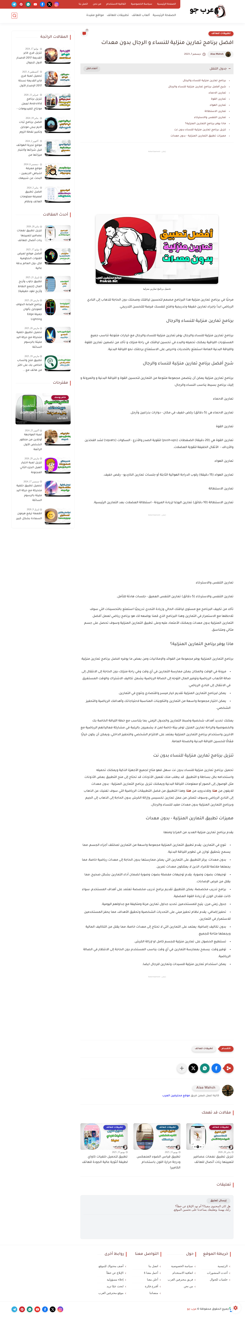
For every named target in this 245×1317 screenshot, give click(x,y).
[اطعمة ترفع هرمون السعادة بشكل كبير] (58, 516)
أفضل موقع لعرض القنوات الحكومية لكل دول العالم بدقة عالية (29, 261)
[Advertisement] (157, 186)
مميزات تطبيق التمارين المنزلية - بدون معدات (198, 136)
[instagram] (56, 4)
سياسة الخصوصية (141, 4)
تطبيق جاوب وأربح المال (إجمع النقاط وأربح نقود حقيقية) (30, 286)
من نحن (97, 4)
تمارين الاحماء (217, 93)
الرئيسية (223, 1266)
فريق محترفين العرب (180, 1279)
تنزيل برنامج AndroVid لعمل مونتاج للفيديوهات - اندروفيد (29, 105)
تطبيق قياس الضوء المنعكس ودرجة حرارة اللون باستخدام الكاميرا (158, 1162)
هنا (214, 791)
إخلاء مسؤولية (115, 1279)
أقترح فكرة (151, 1286)
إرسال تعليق (218, 1200)
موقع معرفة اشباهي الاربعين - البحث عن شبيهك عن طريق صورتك (30, 174)
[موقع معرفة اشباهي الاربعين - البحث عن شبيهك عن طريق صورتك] (58, 171)
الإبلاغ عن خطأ (114, 1272)
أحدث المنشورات (217, 1272)
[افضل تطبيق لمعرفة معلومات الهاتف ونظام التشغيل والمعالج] (58, 194)
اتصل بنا (83, 4)
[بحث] (14, 16)
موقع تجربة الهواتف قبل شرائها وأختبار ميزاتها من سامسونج (29, 151)
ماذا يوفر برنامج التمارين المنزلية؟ (205, 123)
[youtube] (35, 4)
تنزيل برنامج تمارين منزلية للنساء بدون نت (200, 129)
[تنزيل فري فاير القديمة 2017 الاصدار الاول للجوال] (58, 55)
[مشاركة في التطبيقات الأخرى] (182, 1068)
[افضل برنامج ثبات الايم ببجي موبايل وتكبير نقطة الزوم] (58, 125)
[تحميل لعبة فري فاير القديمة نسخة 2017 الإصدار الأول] (58, 78)
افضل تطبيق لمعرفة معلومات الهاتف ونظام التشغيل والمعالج (30, 198)
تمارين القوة (218, 99)
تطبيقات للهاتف (118, 15)
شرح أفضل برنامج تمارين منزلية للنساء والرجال (197, 86)
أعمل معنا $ (151, 1272)
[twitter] (49, 4)
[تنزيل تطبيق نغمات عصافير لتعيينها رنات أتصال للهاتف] (58, 233)
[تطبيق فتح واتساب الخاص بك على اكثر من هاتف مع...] (58, 363)
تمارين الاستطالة (215, 111)
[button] (216, 1068)
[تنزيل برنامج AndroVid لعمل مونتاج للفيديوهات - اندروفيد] (58, 101)
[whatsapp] (28, 4)
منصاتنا (153, 1293)
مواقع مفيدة (95, 15)
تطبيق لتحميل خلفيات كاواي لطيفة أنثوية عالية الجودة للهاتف (105, 1159)
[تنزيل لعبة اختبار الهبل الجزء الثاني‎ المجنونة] (58, 465)
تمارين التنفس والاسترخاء (210, 117)
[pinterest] (21, 4)
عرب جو (192, 1309)
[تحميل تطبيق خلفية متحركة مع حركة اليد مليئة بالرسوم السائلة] (58, 335)
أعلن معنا (152, 1279)
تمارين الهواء (218, 105)
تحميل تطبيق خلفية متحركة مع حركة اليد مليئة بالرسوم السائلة (29, 340)
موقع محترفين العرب (176, 1095)
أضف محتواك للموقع (111, 1266)
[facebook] (42, 4)
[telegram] (14, 4)
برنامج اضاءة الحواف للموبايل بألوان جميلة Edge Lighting (29, 312)
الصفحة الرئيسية (166, 4)
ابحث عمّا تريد (115, 1286)
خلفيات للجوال (219, 1279)
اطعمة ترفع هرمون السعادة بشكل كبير (29, 516)
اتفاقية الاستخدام (116, 4)
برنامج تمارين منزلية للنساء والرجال (204, 80)
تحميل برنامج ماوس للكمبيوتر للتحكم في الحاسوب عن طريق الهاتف (44, 412)
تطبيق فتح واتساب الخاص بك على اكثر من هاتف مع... (29, 365)
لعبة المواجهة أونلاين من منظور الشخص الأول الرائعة (31, 442)
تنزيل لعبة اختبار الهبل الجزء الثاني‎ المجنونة (31, 467)
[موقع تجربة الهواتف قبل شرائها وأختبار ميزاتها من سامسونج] (58, 148)
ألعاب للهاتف (141, 15)
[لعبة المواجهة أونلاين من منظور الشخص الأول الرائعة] (58, 437)
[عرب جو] (208, 11)
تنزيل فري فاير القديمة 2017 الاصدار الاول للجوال (29, 58)
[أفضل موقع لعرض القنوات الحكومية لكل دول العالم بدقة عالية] (58, 256)
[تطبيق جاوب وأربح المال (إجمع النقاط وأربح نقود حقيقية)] (58, 284)
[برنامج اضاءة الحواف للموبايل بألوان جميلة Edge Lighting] (58, 307)
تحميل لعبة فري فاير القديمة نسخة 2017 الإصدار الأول (30, 81)
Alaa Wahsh (217, 54)
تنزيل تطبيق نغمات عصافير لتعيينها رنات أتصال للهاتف (214, 1159)
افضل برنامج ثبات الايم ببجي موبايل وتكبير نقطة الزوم (30, 127)
